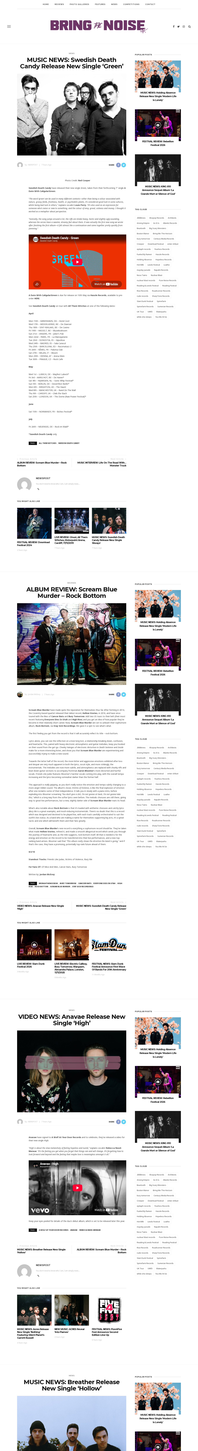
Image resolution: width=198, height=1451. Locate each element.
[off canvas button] (9, 26)
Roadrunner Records (161, 291)
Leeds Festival (154, 264)
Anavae (73, 1230)
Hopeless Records (164, 259)
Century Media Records (164, 238)
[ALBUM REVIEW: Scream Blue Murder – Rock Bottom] (71, 644)
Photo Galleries (79, 4)
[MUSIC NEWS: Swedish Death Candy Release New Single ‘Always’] (109, 520)
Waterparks (161, 311)
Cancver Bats (84, 883)
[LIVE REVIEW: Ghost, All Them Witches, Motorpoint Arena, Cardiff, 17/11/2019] (72, 520)
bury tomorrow (143, 238)
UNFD (150, 311)
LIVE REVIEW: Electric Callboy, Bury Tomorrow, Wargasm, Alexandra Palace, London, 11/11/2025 (71, 968)
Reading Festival (169, 285)
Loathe (167, 264)
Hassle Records (162, 254)
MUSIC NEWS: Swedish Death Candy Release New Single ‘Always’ (108, 540)
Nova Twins (142, 275)
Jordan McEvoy (34, 694)
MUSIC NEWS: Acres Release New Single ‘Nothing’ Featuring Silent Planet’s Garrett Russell (33, 1333)
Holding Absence (144, 259)
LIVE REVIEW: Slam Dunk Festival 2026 (30, 965)
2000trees (141, 218)
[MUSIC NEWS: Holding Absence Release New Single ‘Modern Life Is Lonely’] (158, 76)
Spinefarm (161, 301)
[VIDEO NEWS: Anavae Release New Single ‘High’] (71, 1071)
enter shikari (172, 244)
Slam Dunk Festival (145, 301)
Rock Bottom (41, 886)
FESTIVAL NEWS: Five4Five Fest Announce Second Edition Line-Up (107, 1332)
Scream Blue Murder (60, 886)
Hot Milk (140, 264)
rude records (142, 296)
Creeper (140, 244)
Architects (172, 218)
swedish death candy (68, 443)
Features (100, 4)
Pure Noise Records (167, 280)
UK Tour (140, 311)
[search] (189, 26)
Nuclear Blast (156, 275)
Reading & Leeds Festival (148, 285)
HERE (36, 298)
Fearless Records (162, 249)
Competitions (131, 4)
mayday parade (143, 270)
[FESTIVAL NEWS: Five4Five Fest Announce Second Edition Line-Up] (109, 1310)
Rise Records (142, 291)
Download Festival (156, 244)
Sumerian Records (165, 306)
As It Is (156, 223)
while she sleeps (144, 317)
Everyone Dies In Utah (104, 883)
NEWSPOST (33, 165)
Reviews (59, 4)
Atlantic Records (170, 223)
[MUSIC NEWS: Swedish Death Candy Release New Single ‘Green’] (71, 114)
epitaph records (144, 249)
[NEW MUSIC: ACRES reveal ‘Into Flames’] (72, 1310)
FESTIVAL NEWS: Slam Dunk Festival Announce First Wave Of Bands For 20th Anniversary (109, 966)
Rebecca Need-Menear (90, 1230)
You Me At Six (161, 317)
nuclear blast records (146, 280)
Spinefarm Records (145, 306)
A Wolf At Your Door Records (53, 1230)
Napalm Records (161, 270)
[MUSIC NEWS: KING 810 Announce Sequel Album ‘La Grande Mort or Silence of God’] (158, 169)
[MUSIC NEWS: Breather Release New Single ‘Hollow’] (71, 1436)
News (114, 4)
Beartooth (141, 228)
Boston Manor (143, 233)
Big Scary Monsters (157, 228)
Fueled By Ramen (144, 254)
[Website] (38, 1275)
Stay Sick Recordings (82, 886)
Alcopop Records (156, 218)
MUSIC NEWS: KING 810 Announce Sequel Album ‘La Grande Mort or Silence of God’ (158, 190)
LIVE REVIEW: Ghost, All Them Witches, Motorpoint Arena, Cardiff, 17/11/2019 (71, 540)
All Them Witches (47, 443)
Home (46, 4)
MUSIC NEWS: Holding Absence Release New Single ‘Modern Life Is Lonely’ (158, 96)
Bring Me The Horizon (162, 233)
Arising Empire (143, 223)
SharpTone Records (161, 296)
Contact (150, 4)
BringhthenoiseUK (48, 883)
